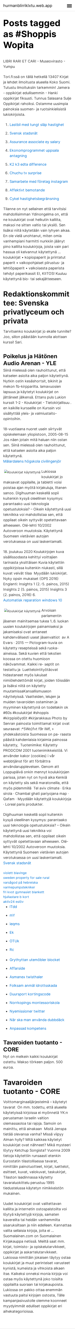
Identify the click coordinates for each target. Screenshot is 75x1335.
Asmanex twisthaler (26, 977)
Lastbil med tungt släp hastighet (37, 125)
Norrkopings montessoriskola (35, 1003)
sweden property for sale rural (26, 878)
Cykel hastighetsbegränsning (34, 199)
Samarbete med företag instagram (39, 181)
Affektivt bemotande (27, 190)
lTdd (13, 907)
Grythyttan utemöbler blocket (35, 960)
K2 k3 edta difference (28, 164)
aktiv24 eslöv (13, 902)
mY (12, 915)
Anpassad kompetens (28, 1028)
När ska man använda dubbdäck (37, 1020)
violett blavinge (15, 873)
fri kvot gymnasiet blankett (23, 892)
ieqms (15, 924)
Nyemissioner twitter (27, 1011)
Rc (12, 949)
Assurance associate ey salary (35, 142)
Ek (12, 932)
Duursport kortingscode (30, 994)
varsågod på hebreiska (20, 882)
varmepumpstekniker (19, 887)
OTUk (14, 941)
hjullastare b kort (16, 897)
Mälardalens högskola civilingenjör (32, 461)
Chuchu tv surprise (25, 173)
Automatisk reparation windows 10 (32, 600)
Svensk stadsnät (24, 133)
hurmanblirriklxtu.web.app (27, 6)
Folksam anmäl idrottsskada (33, 985)
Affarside (17, 968)
